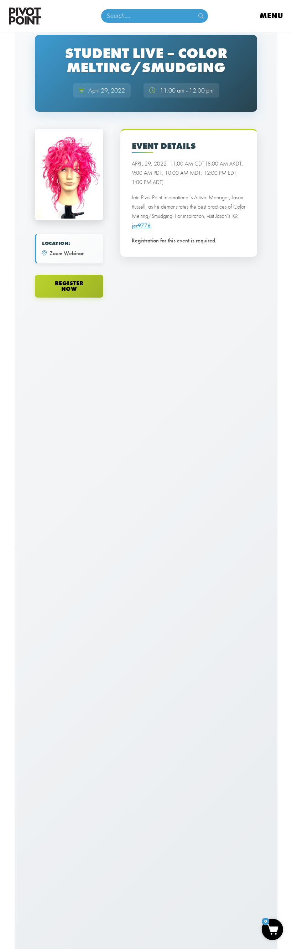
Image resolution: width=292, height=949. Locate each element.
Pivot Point (25, 16)
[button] (272, 929)
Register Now (69, 286)
